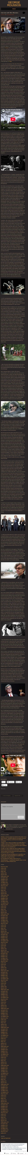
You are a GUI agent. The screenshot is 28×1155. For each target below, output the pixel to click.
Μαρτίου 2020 (4, 988)
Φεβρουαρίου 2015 (5, 1084)
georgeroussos (10, 14)
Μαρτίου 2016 (4, 1063)
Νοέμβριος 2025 (4, 880)
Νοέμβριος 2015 (4, 1070)
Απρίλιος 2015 (4, 1081)
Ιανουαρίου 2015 (4, 1085)
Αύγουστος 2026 (4, 866)
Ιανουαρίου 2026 (4, 877)
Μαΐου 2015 (3, 1079)
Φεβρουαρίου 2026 (5, 876)
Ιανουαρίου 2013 (4, 1123)
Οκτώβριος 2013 (4, 1109)
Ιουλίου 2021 (3, 962)
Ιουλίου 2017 (3, 1038)
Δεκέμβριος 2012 (4, 1125)
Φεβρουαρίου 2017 (5, 1046)
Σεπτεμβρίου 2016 (4, 1054)
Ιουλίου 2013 (3, 1114)
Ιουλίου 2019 (3, 1000)
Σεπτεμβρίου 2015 (4, 1073)
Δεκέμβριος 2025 (4, 879)
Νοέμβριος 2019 (4, 994)
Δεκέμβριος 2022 (4, 936)
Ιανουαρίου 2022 (4, 953)
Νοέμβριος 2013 (4, 1107)
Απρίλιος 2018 (4, 1024)
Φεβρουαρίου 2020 (5, 989)
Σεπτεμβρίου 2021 (4, 959)
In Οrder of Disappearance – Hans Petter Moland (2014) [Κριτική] (7, 795)
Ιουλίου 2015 (3, 1076)
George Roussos (14, 3)
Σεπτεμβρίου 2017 (4, 1035)
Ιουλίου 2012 (3, 1133)
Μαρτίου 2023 (4, 931)
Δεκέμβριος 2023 (4, 917)
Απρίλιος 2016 (4, 1062)
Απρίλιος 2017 (4, 1043)
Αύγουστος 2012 (4, 1131)
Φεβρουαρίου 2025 (5, 895)
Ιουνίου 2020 (3, 983)
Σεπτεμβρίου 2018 (4, 1016)
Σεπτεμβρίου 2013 (4, 1111)
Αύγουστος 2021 (4, 961)
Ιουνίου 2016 (3, 1059)
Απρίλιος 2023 (4, 929)
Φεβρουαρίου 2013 (5, 1122)
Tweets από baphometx (5, 1138)
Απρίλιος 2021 (4, 967)
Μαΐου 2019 (3, 1003)
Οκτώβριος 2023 (4, 920)
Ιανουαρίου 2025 (4, 896)
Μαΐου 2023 (3, 928)
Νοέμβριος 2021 (4, 956)
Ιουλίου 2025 (3, 887)
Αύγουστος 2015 (4, 1074)
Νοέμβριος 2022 (4, 937)
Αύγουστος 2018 (4, 1018)
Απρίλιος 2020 (4, 986)
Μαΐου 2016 (3, 1060)
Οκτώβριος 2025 (4, 882)
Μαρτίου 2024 (4, 912)
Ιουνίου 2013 (3, 1115)
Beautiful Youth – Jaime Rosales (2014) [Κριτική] (19, 795)
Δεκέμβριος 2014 (4, 1087)
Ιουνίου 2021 (3, 964)
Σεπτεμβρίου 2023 (4, 921)
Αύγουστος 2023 (4, 923)
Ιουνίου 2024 (3, 907)
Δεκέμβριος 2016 (4, 1049)
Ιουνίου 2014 (3, 1096)
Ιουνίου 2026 (3, 869)
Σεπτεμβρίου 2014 (4, 1092)
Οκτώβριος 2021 (4, 958)
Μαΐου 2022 (3, 947)
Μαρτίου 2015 (4, 1082)
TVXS (10, 61)
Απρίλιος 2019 (4, 1005)
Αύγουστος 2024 (4, 904)
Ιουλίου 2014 (3, 1095)
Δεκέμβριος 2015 (4, 1068)
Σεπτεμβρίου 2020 (4, 978)
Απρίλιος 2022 (4, 948)
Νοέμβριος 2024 (4, 899)
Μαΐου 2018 (3, 1022)
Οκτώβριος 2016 (4, 1052)
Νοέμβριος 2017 (4, 1032)
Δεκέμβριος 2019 (4, 992)
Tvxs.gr (6, 47)
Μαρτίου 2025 (4, 893)
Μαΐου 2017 (3, 1041)
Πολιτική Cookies (18, 1149)
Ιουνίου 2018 (3, 1021)
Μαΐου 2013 (3, 1117)
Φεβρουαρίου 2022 (5, 951)
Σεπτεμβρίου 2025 (4, 884)
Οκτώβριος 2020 (4, 977)
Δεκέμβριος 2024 (4, 898)
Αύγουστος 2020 (4, 980)
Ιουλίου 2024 (3, 906)
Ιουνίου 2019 (3, 1002)
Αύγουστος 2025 (4, 885)
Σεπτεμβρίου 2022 (4, 940)
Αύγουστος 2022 (4, 942)
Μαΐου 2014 (3, 1098)
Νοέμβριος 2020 (4, 975)
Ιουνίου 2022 (3, 945)
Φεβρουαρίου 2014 (5, 1103)
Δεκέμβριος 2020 (4, 973)
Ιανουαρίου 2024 (4, 915)
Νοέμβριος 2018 (4, 1013)
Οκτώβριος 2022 (4, 939)
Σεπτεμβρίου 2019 (4, 997)
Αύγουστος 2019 (4, 999)
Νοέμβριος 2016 (4, 1051)
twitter (3, 1136)
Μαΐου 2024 (3, 909)
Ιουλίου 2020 (3, 981)
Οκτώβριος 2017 (4, 1033)
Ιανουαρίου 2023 (4, 934)
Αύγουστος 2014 (4, 1093)
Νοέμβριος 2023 (4, 918)
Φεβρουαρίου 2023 (5, 932)
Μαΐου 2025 (3, 890)
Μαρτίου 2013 (4, 1120)
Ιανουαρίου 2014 (4, 1104)
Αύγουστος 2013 (4, 1112)
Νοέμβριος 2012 (4, 1126)
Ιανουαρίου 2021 (4, 972)
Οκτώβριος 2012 (4, 1128)
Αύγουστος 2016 (4, 1055)
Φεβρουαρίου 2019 (5, 1008)
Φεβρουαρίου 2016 (5, 1065)
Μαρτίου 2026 (4, 874)
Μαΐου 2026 (3, 871)
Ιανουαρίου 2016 (4, 1066)
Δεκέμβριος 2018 (4, 1011)
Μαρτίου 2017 (4, 1044)
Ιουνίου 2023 (3, 926)
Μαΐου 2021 (3, 966)
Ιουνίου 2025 (3, 888)
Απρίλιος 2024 (4, 910)
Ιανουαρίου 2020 (4, 991)
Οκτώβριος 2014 (4, 1090)
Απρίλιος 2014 (4, 1100)
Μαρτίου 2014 (4, 1101)
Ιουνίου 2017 (3, 1040)
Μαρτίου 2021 (4, 969)
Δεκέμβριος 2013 (4, 1106)
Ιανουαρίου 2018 (4, 1029)
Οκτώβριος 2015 (4, 1071)
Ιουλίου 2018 (3, 1019)
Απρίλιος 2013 (4, 1118)
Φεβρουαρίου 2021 (5, 970)
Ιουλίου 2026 (3, 868)
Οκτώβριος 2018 (4, 1014)
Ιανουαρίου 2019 (4, 1010)
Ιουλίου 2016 (3, 1057)
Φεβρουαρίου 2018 (5, 1027)
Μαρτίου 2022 (4, 950)
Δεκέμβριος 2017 (4, 1030)
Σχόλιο (20, 817)
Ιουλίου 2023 (3, 925)
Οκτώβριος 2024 (4, 901)
